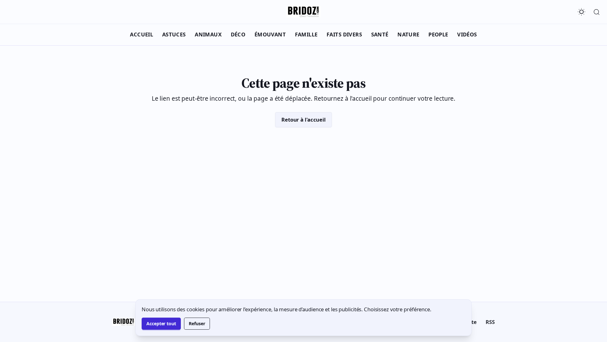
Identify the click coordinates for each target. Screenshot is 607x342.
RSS (490, 322)
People (438, 34)
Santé (380, 34)
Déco (238, 34)
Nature (408, 34)
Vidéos (467, 34)
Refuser (197, 323)
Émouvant (270, 34)
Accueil (141, 34)
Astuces (174, 34)
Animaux (208, 34)
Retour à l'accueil (303, 119)
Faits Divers (344, 34)
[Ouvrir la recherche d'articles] (596, 12)
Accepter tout (161, 323)
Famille (306, 34)
